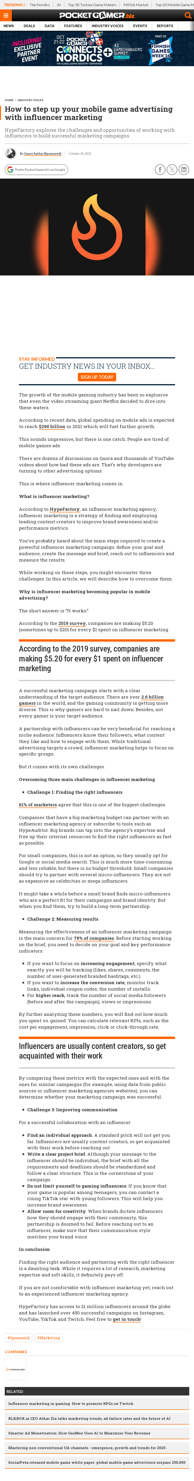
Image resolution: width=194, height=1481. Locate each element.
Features (73, 26)
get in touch (126, 1319)
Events (140, 26)
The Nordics (40, 4)
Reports (165, 26)
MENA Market (135, 4)
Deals (29, 26)
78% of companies (94, 938)
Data (49, 26)
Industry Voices (107, 26)
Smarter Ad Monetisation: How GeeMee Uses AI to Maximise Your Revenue (79, 1433)
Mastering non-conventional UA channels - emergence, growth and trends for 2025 (87, 1447)
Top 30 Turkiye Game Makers (92, 4)
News (9, 26)
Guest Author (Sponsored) (42, 153)
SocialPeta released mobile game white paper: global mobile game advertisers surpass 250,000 (96, 1462)
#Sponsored (18, 1337)
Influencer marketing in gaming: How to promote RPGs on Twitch (70, 1403)
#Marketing (48, 1337)
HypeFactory (65, 509)
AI (59, 4)
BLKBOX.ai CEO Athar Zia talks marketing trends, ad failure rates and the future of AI (89, 1418)
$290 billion (52, 426)
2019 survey (72, 623)
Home (9, 100)
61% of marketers (38, 804)
